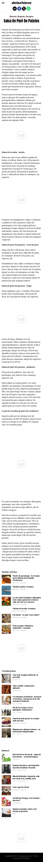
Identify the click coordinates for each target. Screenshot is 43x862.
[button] (3, 3)
